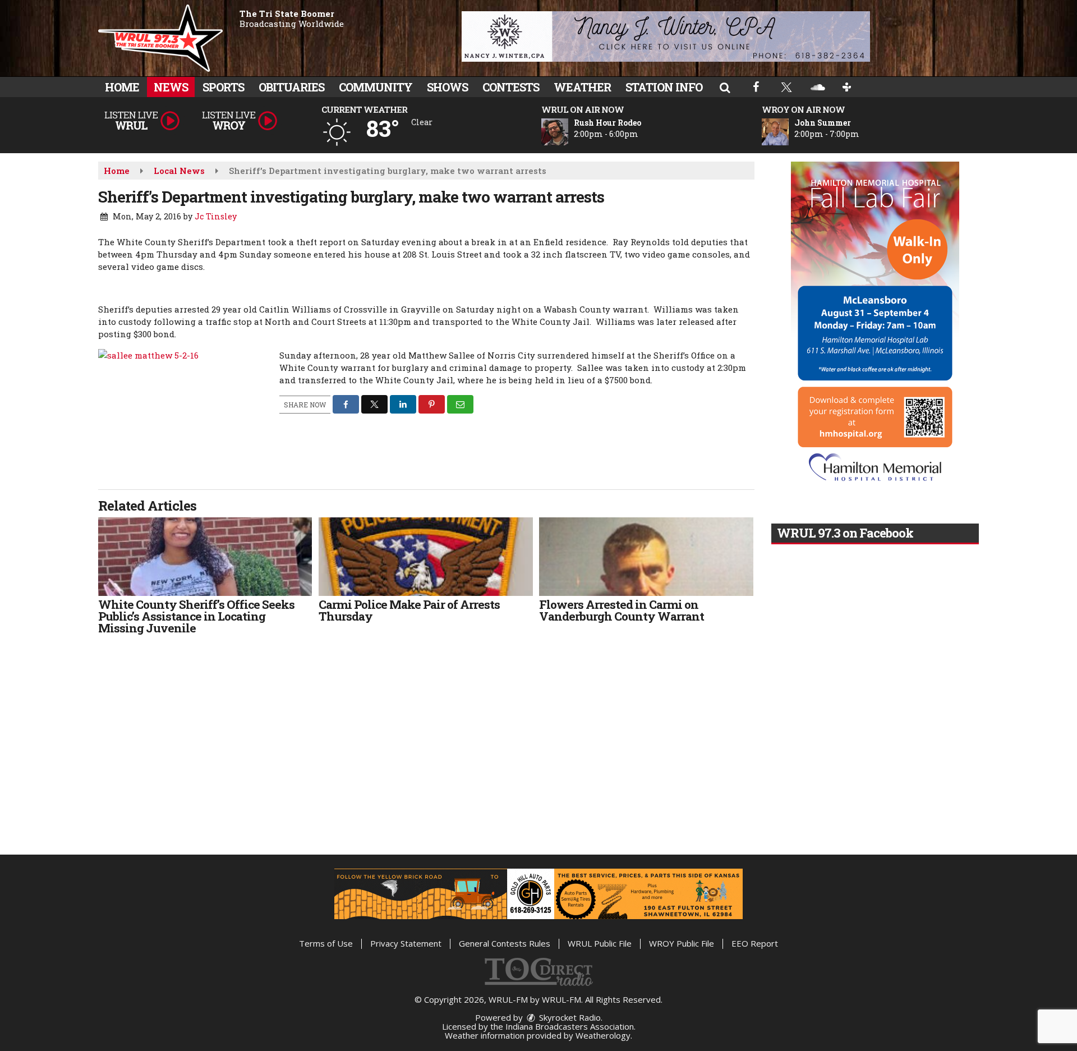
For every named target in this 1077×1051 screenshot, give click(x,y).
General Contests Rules (504, 943)
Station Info (663, 87)
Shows (447, 87)
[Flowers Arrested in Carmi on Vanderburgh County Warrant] (646, 556)
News (171, 87)
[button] (725, 87)
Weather (582, 87)
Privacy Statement (405, 943)
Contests (510, 87)
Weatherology (603, 1035)
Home (122, 87)
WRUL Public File (600, 943)
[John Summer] (788, 131)
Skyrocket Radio (569, 1017)
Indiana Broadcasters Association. (570, 1026)
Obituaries (291, 87)
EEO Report (754, 943)
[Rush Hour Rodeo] (568, 131)
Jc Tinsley (216, 216)
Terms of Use (326, 943)
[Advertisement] (666, 36)
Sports (223, 87)
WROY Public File (681, 943)
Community (375, 87)
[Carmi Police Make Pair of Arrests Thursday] (425, 556)
